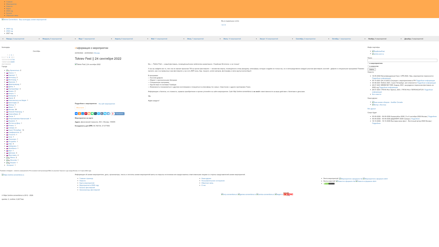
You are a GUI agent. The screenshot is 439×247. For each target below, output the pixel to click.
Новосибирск (13, 114)
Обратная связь (12, 15)
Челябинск (13, 148)
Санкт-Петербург (15, 130)
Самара (12, 127)
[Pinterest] (85, 113)
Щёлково (12, 153)
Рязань (11, 125)
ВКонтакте (80, 107)
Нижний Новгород (15, 111)
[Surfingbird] (98, 113)
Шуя (10, 150)
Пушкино (12, 121)
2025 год (9, 28)
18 (14, 59)
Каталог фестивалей (87, 187)
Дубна (11, 86)
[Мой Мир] (82, 113)
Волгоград (12, 79)
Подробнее (432, 116)
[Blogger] (89, 113)
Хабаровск (12, 146)
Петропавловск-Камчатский (19, 118)
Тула (10, 137)
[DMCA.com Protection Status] (329, 183)
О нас (203, 185)
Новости (9, 6)
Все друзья (372, 108)
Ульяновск (12, 139)
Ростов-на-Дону (14, 123)
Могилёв (13, 160)
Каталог (9, 13)
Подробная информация (381, 78)
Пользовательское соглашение (213, 180)
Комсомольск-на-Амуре (17, 100)
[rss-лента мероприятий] (351, 178)
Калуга (11, 93)
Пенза (11, 116)
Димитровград (14, 84)
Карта (8, 8)
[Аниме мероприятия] (13, 174)
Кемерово (12, 95)
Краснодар (13, 102)
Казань (11, 91)
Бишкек (13, 162)
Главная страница (86, 178)
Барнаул (12, 75)
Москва (11, 109)
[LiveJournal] (95, 113)
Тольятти (12, 134)
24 (12, 62)
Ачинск (11, 73)
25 (14, 62)
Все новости (376, 94)
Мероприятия (11, 4)
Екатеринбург (14, 89)
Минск (12, 157)
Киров (11, 98)
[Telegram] (108, 113)
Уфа (10, 143)
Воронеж (12, 82)
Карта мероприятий (86, 183)
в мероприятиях (376, 63)
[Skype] (105, 113)
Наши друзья (206, 178)
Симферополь (14, 132)
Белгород (12, 77)
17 (12, 59)
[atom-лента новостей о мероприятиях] (366, 181)
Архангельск (14, 70)
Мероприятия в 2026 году (89, 185)
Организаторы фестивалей (89, 190)
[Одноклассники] (79, 113)
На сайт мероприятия (107, 103)
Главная (9, 1)
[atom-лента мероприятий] (375, 178)
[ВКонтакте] (76, 113)
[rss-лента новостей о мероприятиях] (345, 181)
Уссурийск (12, 141)
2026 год (9, 11)
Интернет (10, 165)
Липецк (11, 105)
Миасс (11, 107)
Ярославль (13, 155)
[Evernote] (92, 113)
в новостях (374, 66)
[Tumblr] (101, 113)
